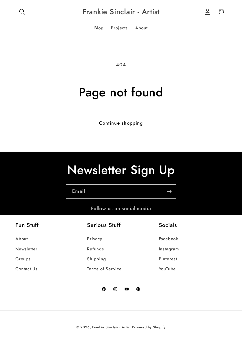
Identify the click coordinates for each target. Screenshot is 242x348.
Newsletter (26, 249)
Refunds (95, 249)
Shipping (96, 259)
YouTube (167, 269)
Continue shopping (121, 123)
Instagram (169, 249)
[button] (22, 11)
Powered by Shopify (148, 327)
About (21, 239)
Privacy (94, 239)
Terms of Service (104, 269)
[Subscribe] (169, 191)
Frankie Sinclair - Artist (111, 327)
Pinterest (168, 259)
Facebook (168, 239)
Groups (23, 259)
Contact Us (26, 269)
